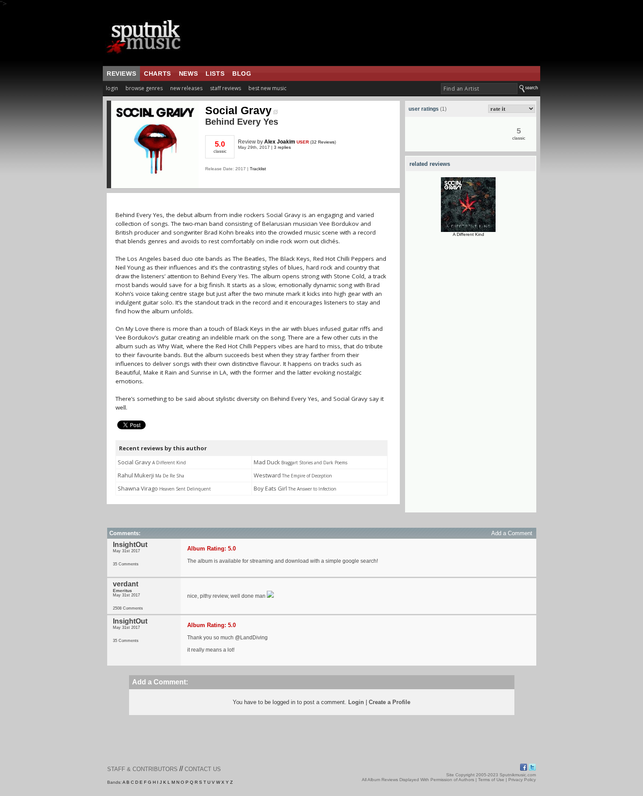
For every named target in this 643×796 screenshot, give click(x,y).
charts (157, 73)
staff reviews (225, 88)
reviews (121, 73)
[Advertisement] (470, 381)
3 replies (282, 147)
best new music (267, 88)
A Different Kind (468, 234)
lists (215, 73)
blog (241, 73)
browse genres (144, 88)
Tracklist (258, 168)
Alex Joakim (279, 142)
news (188, 73)
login (112, 88)
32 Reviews (323, 142)
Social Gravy (238, 110)
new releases (186, 88)
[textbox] (479, 88)
